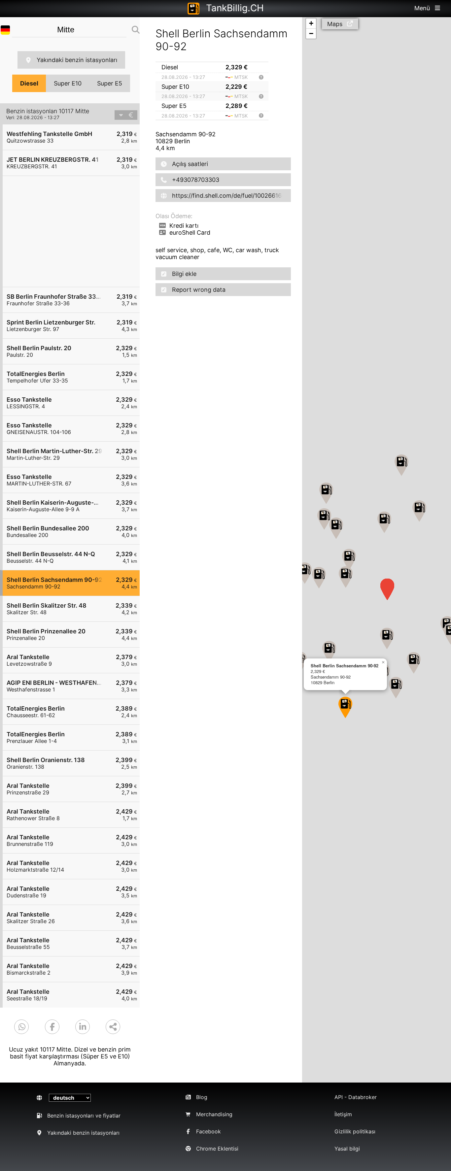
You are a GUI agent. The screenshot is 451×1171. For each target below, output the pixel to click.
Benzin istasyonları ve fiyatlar (84, 1115)
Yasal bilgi (347, 1148)
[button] (336, 528)
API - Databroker (355, 1097)
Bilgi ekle (184, 273)
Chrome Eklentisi (217, 1148)
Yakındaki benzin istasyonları (77, 59)
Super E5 (109, 83)
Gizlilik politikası (354, 1131)
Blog (201, 1097)
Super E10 (68, 83)
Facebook (208, 1131)
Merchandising (214, 1114)
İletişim (343, 1114)
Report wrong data (199, 289)
